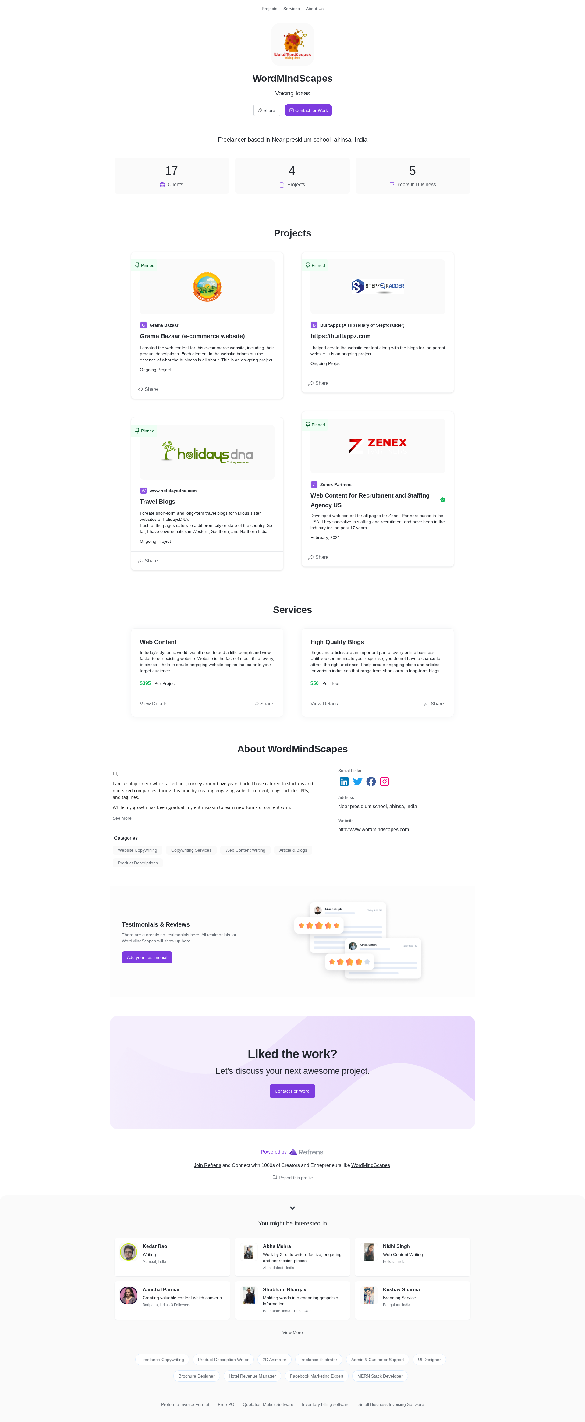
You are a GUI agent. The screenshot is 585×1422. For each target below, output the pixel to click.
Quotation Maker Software (268, 1404)
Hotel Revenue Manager (252, 1376)
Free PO (226, 1404)
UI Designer (429, 1359)
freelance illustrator (318, 1359)
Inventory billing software (326, 1404)
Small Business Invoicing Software (391, 1404)
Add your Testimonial (147, 957)
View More (292, 1332)
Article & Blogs (293, 850)
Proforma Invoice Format (185, 1404)
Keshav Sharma (401, 1289)
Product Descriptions (138, 862)
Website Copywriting (137, 850)
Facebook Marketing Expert (316, 1376)
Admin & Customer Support (377, 1359)
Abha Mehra (277, 1246)
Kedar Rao (155, 1246)
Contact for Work (311, 110)
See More (122, 818)
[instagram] (385, 781)
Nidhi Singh (396, 1246)
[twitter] (358, 781)
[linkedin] (344, 781)
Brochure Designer (197, 1376)
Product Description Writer (223, 1359)
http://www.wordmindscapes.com (373, 829)
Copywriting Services (191, 850)
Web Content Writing (245, 850)
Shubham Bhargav (285, 1289)
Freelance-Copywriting (162, 1359)
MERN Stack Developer (380, 1376)
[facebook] (371, 781)
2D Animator (274, 1359)
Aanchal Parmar (161, 1289)
